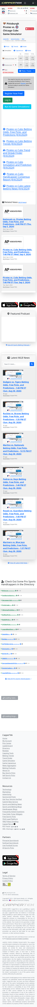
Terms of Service (8, 876)
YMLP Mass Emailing (10, 821)
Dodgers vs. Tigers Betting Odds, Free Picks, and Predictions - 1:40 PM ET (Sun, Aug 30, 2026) (16, 386)
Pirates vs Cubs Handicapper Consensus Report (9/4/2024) (16, 176)
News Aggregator (9, 765)
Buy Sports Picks (8, 773)
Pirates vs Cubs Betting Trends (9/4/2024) (17, 142)
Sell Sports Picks (8, 775)
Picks (7, 46)
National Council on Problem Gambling (17, 939)
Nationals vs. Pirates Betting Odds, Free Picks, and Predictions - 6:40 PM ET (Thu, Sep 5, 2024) (17, 223)
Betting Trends (8, 756)
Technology (6, 789)
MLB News (22, 202)
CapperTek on (7, 824)
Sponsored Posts (9, 797)
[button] (33, 3)
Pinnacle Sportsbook (10, 840)
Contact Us (6, 778)
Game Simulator (15, 39)
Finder (24, 46)
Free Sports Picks (9, 816)
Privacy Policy (7, 878)
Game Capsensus (9, 763)
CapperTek (6, 39)
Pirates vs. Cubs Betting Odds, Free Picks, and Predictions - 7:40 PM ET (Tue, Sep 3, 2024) (17, 280)
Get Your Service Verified (12, 799)
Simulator (8, 50)
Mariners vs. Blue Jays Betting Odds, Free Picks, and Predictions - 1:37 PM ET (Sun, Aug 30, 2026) (16, 547)
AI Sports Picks (8, 848)
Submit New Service (10, 802)
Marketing (6, 792)
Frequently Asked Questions (13, 812)
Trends (15, 46)
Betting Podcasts (9, 768)
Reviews (5, 751)
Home (4, 738)
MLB (23, 39)
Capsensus (19, 50)
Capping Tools (7, 753)
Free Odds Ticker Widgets (12, 814)
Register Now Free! (14, 93)
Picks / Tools (26, 71)
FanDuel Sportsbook (10, 843)
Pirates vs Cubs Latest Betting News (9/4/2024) (16, 187)
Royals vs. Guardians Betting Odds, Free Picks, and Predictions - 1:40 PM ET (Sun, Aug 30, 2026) (17, 515)
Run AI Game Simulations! (17, 106)
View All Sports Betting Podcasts (19, 345)
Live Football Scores (10, 845)
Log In (8, 100)
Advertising (6, 794)
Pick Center (6, 743)
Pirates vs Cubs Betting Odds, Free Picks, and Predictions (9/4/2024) (17, 131)
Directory (6, 748)
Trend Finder (7, 758)
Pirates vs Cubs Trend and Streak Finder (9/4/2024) (16, 152)
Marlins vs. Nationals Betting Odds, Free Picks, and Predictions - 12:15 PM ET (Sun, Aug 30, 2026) (17, 449)
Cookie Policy (7, 881)
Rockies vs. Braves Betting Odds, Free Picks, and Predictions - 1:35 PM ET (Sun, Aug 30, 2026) (16, 418)
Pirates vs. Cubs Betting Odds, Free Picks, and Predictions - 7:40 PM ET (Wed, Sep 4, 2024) (17, 252)
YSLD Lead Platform (10, 819)
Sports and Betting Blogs (12, 807)
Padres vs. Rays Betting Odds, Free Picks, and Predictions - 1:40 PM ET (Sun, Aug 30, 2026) (14, 483)
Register (23, 83)
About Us (6, 770)
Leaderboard (7, 746)
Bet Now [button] (31, 29)
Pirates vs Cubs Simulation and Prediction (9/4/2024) (17, 164)
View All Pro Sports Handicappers (18, 679)
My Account (7, 741)
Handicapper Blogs (9, 809)
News (29, 50)
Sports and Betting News (12, 804)
